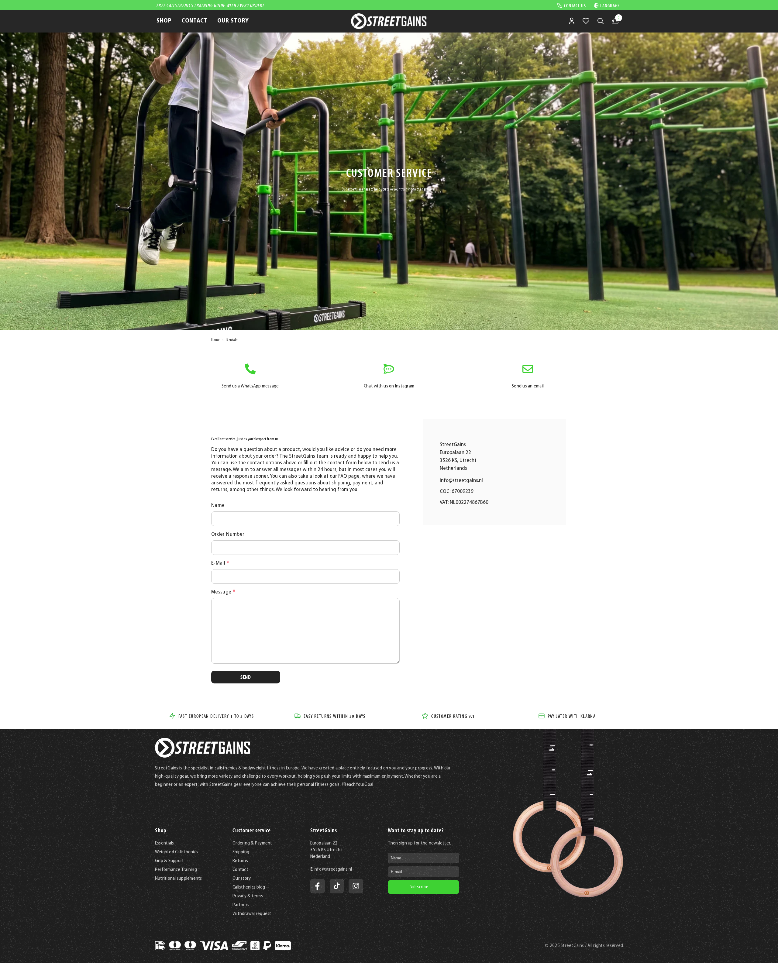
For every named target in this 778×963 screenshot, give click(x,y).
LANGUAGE (610, 5)
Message (223, 592)
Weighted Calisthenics (176, 852)
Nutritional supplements (178, 878)
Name (218, 505)
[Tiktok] (337, 886)
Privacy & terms (247, 896)
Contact (240, 869)
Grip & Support (169, 860)
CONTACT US (575, 5)
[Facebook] (317, 886)
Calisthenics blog (248, 887)
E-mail (220, 563)
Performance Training (176, 869)
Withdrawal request (251, 913)
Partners (240, 905)
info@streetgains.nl (461, 480)
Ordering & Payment (252, 843)
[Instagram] (356, 886)
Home (215, 340)
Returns (240, 860)
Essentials (164, 843)
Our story (241, 878)
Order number (227, 534)
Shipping (240, 852)
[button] (245, 677)
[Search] (600, 21)
